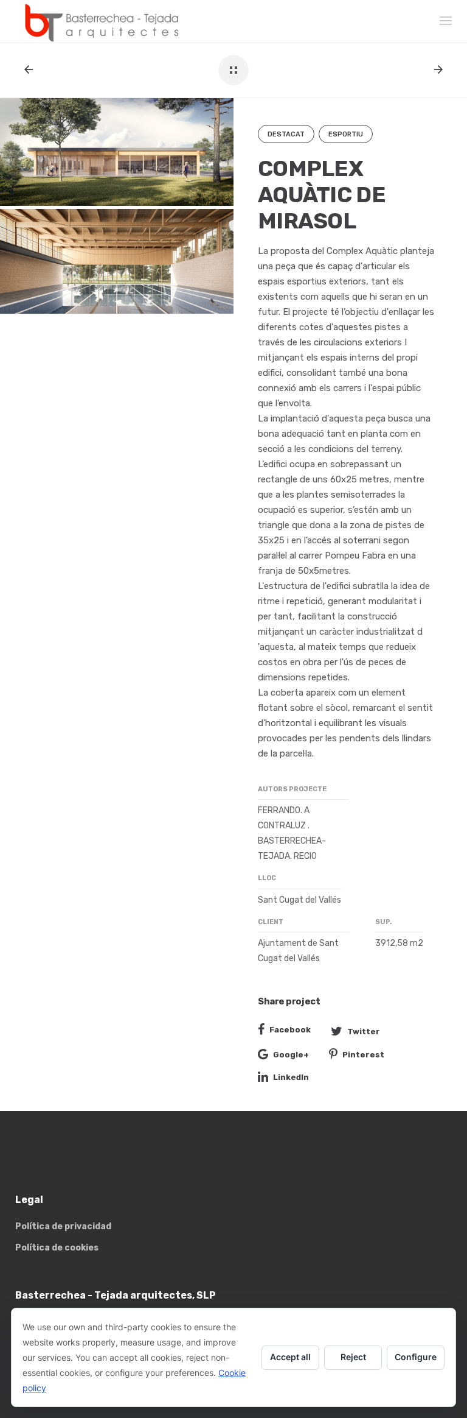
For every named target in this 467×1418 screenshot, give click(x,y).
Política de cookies (57, 1248)
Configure (416, 1357)
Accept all (290, 1357)
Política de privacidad (63, 1226)
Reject (353, 1357)
